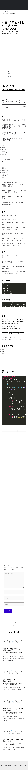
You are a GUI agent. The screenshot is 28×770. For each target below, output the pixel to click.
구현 (3, 351)
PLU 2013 (9, 328)
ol (7, 332)
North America (15, 319)
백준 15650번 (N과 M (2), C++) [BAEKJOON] (13, 740)
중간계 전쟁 (11, 73)
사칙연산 (4, 353)
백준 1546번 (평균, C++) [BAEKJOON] (11, 680)
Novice (15, 333)
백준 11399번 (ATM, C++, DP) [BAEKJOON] (13, 649)
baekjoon (14, 337)
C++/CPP (15, 33)
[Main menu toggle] (25, 4)
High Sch (4, 332)
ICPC (3, 319)
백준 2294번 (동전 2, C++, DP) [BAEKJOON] (13, 709)
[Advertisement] (14, 49)
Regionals (8, 319)
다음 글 (14, 625)
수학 (3, 349)
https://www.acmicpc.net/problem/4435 (13, 90)
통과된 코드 (11, 76)
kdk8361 (21, 339)
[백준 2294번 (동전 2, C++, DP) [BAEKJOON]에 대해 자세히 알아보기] (14, 701)
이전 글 (14, 622)
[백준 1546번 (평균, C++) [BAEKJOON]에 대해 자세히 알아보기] (14, 672)
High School (5, 326)
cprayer (16, 339)
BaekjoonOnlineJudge (7, 33)
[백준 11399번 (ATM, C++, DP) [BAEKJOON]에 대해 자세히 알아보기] (14, 641)
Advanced (15, 328)
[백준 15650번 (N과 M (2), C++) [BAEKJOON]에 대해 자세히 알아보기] (14, 732)
